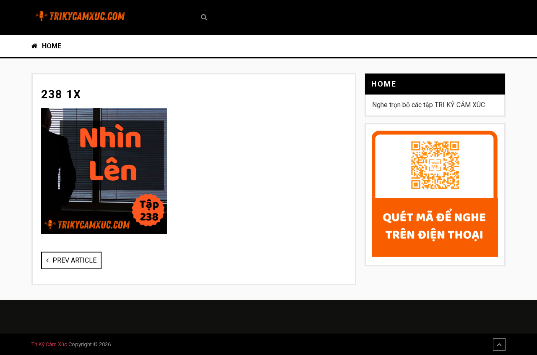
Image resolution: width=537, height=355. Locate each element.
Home (50, 46)
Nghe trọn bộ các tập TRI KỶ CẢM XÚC (428, 105)
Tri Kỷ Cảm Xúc (49, 344)
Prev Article (73, 260)
